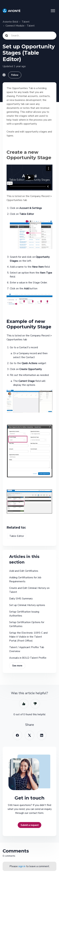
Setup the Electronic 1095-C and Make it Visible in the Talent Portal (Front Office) (28, 636)
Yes (24, 703)
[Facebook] (17, 735)
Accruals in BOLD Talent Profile (27, 658)
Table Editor (16, 536)
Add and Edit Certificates (23, 571)
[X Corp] (29, 735)
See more (17, 665)
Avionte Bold (10, 22)
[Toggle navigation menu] (52, 10)
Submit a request (30, 825)
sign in (21, 866)
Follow (14, 75)
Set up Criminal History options (27, 605)
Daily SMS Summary (21, 598)
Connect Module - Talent (20, 25)
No (35, 703)
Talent (26, 22)
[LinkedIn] (41, 735)
